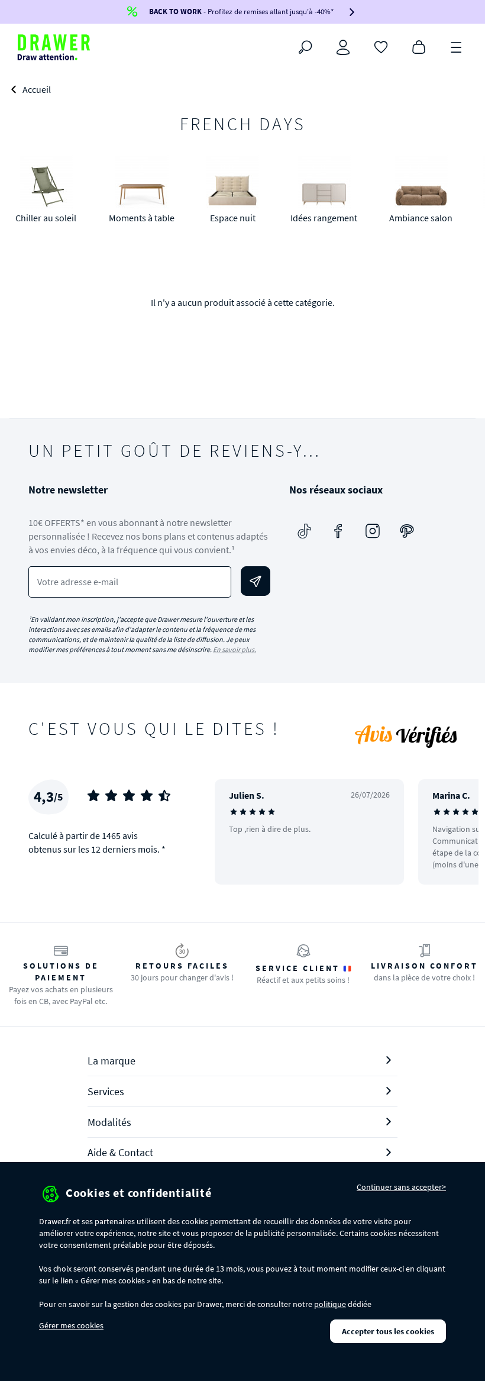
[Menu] (457, 46)
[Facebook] (338, 531)
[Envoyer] (255, 581)
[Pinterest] (407, 531)
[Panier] (419, 46)
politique (330, 1304)
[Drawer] (53, 47)
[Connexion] (343, 47)
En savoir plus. (234, 649)
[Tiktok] (304, 531)
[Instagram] (372, 531)
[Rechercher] (305, 47)
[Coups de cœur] (381, 46)
